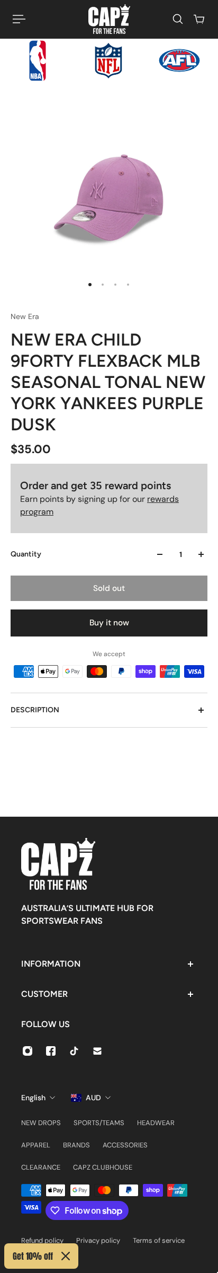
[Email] (97, 1051)
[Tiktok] (74, 1051)
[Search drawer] (177, 19)
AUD (93, 1097)
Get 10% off (33, 1256)
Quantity (26, 554)
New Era (25, 316)
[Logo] (109, 19)
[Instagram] (27, 1051)
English (33, 1097)
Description (35, 709)
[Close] (65, 1256)
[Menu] (19, 19)
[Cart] (199, 19)
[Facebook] (50, 1051)
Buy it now (109, 622)
